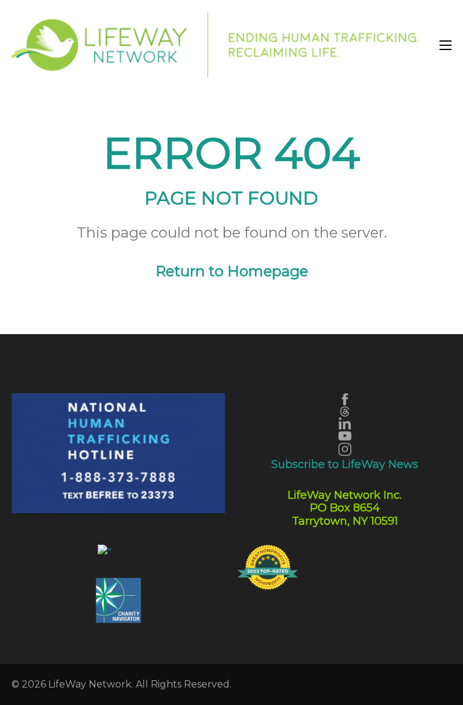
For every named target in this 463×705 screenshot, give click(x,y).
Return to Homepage (232, 271)
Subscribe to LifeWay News (344, 464)
